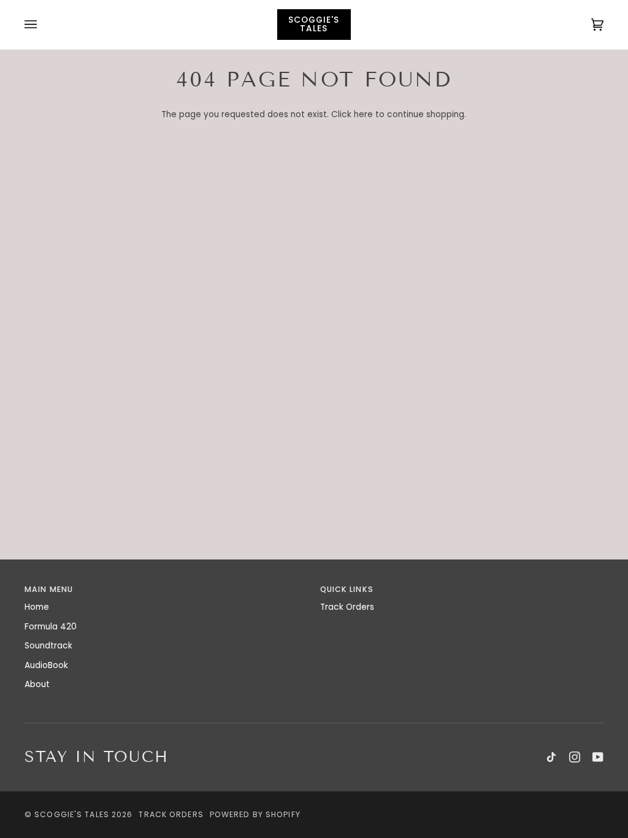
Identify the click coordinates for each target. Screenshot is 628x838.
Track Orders (347, 607)
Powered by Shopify (255, 814)
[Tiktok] (551, 757)
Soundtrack (48, 646)
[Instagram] (574, 757)
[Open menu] (43, 24)
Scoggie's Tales (71, 814)
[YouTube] (597, 757)
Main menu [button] (49, 589)
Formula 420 (51, 626)
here (363, 114)
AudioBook (46, 665)
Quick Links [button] (346, 589)
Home (37, 607)
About (37, 684)
